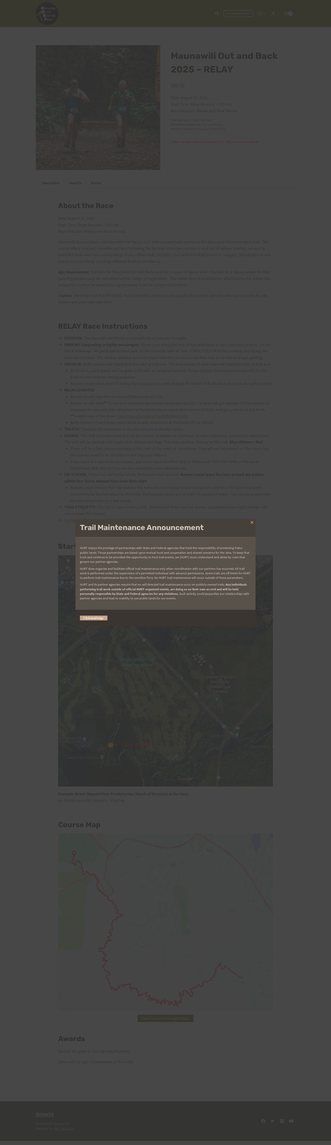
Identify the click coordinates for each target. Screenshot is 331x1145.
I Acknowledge (94, 618)
